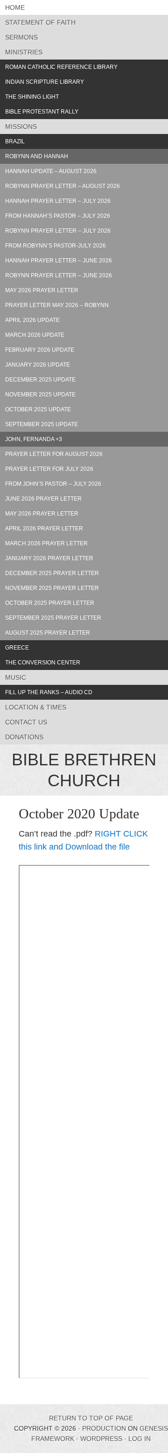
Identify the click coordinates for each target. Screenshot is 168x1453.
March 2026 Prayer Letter (46, 543)
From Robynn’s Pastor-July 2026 (55, 245)
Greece (17, 647)
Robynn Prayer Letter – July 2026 (58, 231)
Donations (24, 737)
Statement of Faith (40, 22)
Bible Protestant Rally (41, 111)
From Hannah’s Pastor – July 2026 (57, 216)
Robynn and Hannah (36, 156)
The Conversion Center (42, 662)
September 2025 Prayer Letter (53, 618)
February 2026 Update (39, 350)
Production (104, 1428)
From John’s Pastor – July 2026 (53, 484)
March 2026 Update (34, 335)
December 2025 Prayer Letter (52, 573)
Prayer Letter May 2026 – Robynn (57, 305)
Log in (139, 1438)
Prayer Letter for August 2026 (54, 454)
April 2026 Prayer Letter (44, 528)
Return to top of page (91, 1418)
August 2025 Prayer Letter (47, 632)
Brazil (15, 141)
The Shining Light (32, 97)
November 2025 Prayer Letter (52, 588)
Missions (21, 126)
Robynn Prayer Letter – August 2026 (62, 186)
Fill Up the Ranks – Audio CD (48, 692)
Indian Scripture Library (44, 82)
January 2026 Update (37, 365)
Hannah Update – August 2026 (51, 171)
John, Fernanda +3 (33, 439)
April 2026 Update (32, 320)
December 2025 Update (40, 379)
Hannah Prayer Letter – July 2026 (58, 201)
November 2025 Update (40, 394)
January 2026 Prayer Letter (49, 558)
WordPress (101, 1438)
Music (15, 677)
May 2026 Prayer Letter (41, 290)
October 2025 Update (38, 409)
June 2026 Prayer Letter (43, 498)
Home (15, 7)
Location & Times (35, 707)
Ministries (23, 52)
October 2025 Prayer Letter (49, 603)
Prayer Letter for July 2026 (49, 469)
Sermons (21, 37)
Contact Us (26, 722)
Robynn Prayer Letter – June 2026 (58, 275)
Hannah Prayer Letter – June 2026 (58, 260)
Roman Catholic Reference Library (61, 67)
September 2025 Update (41, 424)
